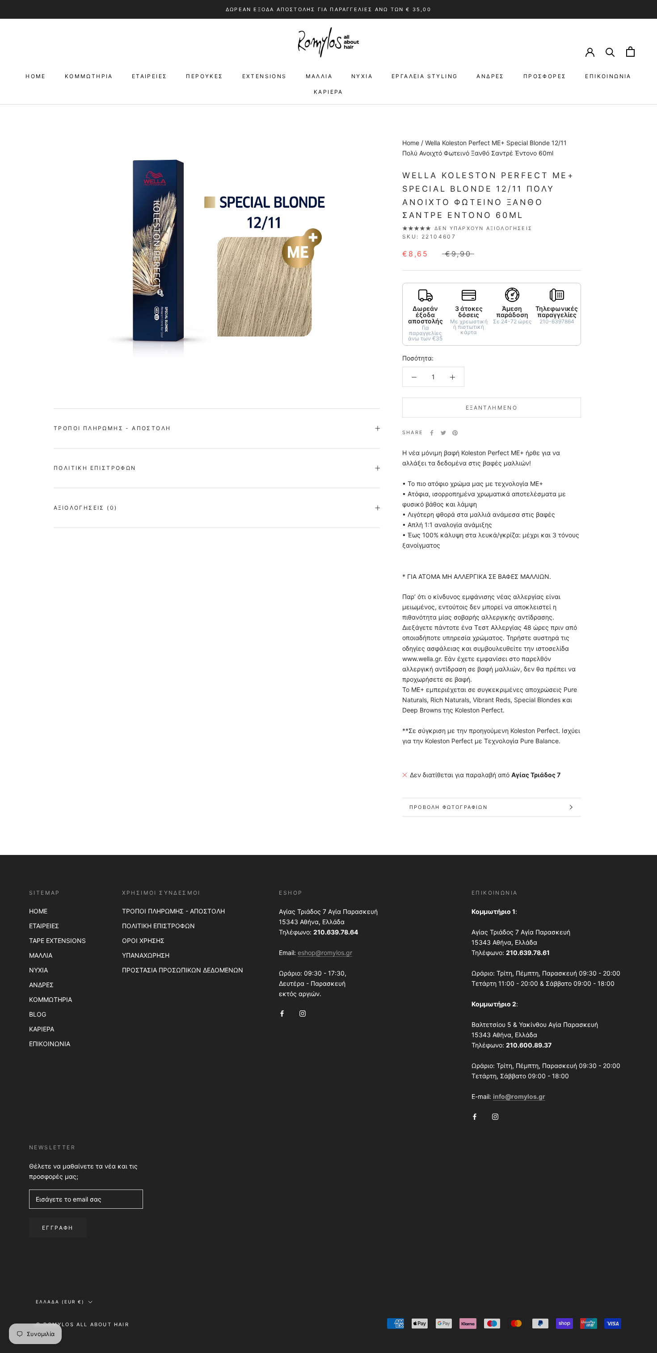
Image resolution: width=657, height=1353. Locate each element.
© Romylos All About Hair (82, 1324)
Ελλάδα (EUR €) (60, 1301)
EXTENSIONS (264, 76)
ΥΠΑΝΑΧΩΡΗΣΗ (145, 955)
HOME (35, 76)
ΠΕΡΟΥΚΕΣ (204, 76)
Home (410, 143)
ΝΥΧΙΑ (362, 76)
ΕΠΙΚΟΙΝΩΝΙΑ (608, 76)
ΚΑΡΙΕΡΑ (328, 91)
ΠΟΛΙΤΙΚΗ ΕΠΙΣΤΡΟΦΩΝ (158, 926)
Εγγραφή (58, 1227)
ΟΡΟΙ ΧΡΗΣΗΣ (143, 940)
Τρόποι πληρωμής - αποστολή (112, 428)
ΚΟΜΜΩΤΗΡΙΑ (89, 76)
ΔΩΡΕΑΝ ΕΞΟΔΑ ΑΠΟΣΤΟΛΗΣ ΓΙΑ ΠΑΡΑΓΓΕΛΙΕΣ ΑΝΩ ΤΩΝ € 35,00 (328, 9)
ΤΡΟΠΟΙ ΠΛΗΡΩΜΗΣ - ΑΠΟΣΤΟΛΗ (173, 911)
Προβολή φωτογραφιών (448, 807)
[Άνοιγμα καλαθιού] (630, 51)
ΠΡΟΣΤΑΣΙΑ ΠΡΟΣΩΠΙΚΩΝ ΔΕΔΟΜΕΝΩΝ (182, 970)
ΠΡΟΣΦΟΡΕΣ (545, 76)
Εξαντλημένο (492, 408)
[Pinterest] (455, 433)
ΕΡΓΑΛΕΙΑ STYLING (425, 76)
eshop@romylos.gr (325, 952)
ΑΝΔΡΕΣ (490, 76)
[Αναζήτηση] (610, 51)
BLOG (37, 1014)
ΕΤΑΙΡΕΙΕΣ (150, 76)
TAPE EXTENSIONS (57, 940)
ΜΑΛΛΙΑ (319, 76)
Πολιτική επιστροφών (95, 468)
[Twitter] (443, 433)
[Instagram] (302, 1013)
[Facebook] (431, 433)
